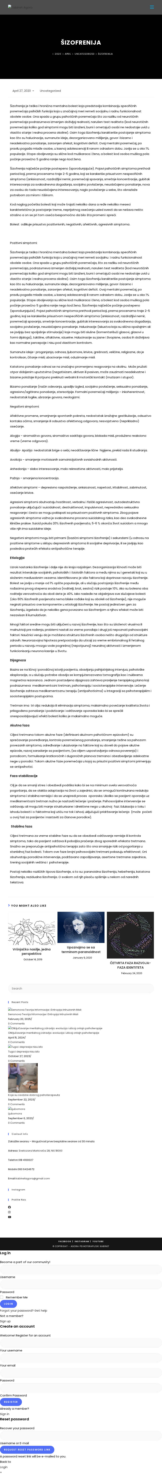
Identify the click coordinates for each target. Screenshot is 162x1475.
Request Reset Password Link (27, 1449)
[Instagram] (9, 1212)
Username (7, 1277)
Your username (11, 1350)
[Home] (50, 53)
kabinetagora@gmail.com (33, 1178)
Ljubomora (15, 1113)
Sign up (5, 1321)
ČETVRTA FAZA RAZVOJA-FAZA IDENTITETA (130, 965)
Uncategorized (50, 91)
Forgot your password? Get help (23, 1310)
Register (11, 1402)
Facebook (64, 1241)
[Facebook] (9, 1207)
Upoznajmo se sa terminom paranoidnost (81, 949)
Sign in (4, 1414)
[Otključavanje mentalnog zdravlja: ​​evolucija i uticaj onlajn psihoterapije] (55, 1028)
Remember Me (16, 1297)
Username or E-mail (14, 1443)
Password (7, 1292)
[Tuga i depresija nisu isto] (25, 1047)
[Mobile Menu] (152, 7)
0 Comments (16, 1023)
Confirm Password (13, 1395)
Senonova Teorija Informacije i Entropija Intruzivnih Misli (43, 1014)
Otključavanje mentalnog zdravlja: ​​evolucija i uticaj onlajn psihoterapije (53, 1033)
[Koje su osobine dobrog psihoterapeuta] (23, 1078)
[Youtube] (9, 1217)
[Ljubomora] (16, 1109)
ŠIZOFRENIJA (105, 53)
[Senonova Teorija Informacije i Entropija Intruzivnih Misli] (44, 1009)
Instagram (82, 1241)
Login (8, 1303)
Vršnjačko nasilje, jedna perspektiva (32, 951)
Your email (7, 1365)
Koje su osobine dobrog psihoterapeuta (34, 1095)
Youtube (98, 1241)
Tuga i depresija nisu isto (24, 1051)
